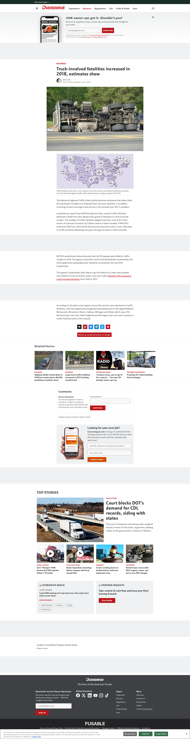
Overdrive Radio (103, 372)
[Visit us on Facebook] (78, 695)
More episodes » (46, 600)
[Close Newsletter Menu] (153, 17)
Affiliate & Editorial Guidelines (128, 728)
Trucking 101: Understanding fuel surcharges (139, 376)
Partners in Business (136, 372)
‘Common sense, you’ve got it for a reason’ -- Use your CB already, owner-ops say (109, 377)
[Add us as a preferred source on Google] (85, 327)
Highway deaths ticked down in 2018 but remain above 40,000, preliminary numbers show (49, 377)
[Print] (79, 327)
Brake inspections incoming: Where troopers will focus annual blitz (79, 570)
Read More (107, 600)
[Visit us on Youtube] (95, 695)
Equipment (130, 565)
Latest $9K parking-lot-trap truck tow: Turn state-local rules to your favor (64, 594)
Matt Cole (67, 79)
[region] (95, 734)
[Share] (91, 327)
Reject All (145, 734)
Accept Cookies (161, 734)
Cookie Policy (36, 737)
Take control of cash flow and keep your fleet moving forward (124, 592)
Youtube (59, 605)
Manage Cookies (108, 728)
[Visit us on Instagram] (101, 695)
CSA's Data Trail (73, 565)
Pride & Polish (43, 565)
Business (61, 63)
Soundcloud (45, 609)
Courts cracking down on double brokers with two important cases (107, 570)
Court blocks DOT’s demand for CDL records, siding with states (125, 510)
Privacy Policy (87, 37)
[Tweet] (102, 327)
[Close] (186, 733)
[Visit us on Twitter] (84, 695)
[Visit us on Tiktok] (107, 695)
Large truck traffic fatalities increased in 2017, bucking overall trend (77, 377)
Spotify (69, 605)
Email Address (96, 397)
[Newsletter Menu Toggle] (153, 8)
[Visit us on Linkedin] (90, 695)
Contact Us (146, 728)
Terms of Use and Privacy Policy (99, 35)
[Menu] (37, 8)
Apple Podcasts (46, 605)
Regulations (111, 498)
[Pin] (108, 327)
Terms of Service (98, 37)
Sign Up (42, 713)
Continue (97, 408)
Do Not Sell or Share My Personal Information (83, 728)
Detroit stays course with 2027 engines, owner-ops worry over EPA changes (137, 570)
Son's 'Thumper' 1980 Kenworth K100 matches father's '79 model (48, 570)
